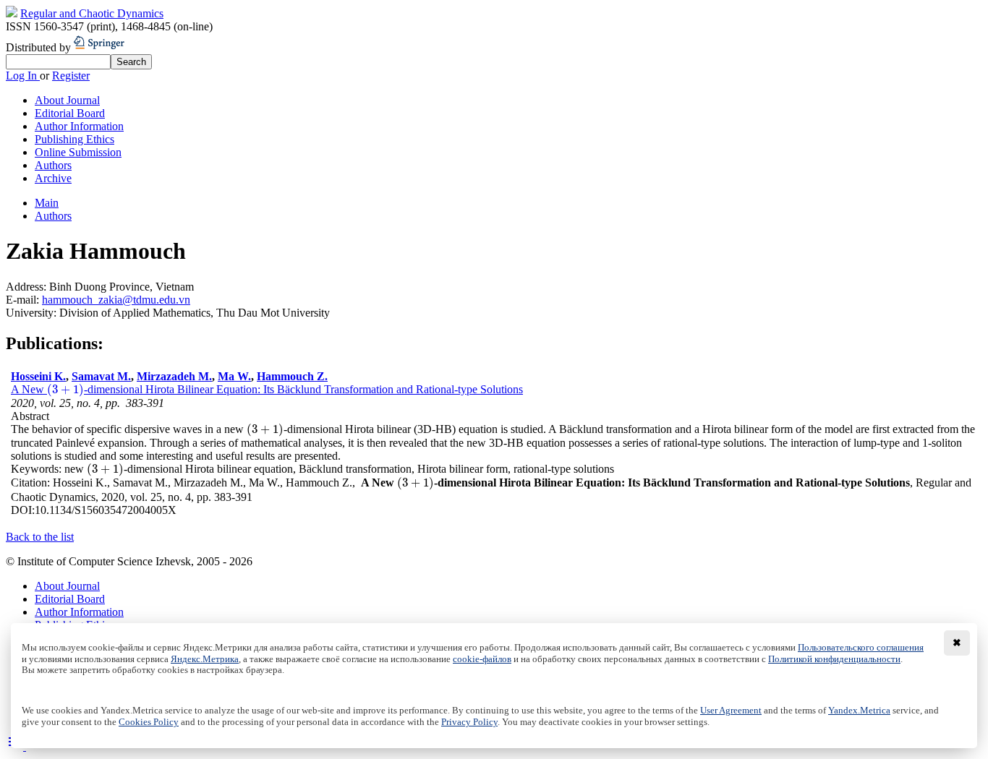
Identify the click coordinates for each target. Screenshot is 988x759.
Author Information (79, 126)
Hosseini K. (38, 376)
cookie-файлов (482, 659)
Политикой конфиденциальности (834, 659)
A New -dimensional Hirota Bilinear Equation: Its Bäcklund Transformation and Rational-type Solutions (267, 389)
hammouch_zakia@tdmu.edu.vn (116, 299)
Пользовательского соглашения (861, 648)
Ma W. (234, 376)
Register (71, 75)
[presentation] (65, 389)
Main (47, 203)
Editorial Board (70, 113)
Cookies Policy (149, 722)
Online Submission (78, 152)
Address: (27, 286)
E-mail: (24, 299)
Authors (53, 165)
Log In (23, 75)
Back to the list (40, 537)
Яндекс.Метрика (205, 659)
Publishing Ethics (74, 139)
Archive (53, 178)
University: (32, 312)
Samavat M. (101, 376)
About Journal (67, 100)
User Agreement (731, 711)
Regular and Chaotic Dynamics (91, 13)
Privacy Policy (469, 722)
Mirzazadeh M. (174, 376)
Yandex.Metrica (859, 711)
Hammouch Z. (292, 376)
